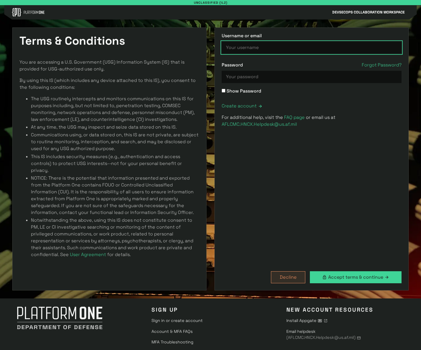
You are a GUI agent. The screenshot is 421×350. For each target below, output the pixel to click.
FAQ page (294, 117)
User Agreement (88, 254)
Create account (239, 106)
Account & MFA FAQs (172, 331)
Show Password (243, 91)
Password (232, 65)
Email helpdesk (320, 334)
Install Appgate (301, 320)
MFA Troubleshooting (172, 342)
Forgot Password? (382, 65)
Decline (288, 277)
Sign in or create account (177, 320)
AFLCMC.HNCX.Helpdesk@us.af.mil (259, 124)
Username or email (242, 36)
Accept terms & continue (355, 277)
